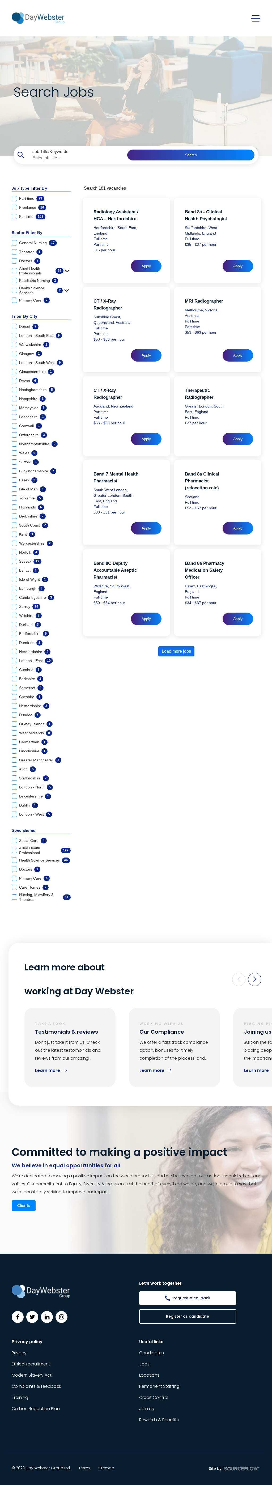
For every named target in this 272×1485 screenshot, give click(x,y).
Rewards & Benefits (159, 1420)
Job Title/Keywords (50, 151)
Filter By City (24, 316)
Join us (146, 1409)
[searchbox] (77, 158)
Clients (23, 1205)
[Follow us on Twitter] (32, 1317)
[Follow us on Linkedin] (47, 1317)
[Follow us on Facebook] (18, 1317)
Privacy (19, 1353)
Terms (84, 1468)
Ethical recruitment (31, 1364)
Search (191, 155)
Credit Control (153, 1397)
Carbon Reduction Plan (36, 1409)
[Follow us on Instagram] (61, 1317)
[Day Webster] (38, 18)
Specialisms (23, 830)
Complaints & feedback (36, 1386)
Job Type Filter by (29, 188)
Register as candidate (187, 1316)
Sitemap (106, 1468)
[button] (238, 979)
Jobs (144, 1364)
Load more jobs (176, 651)
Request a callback (191, 1298)
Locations (149, 1375)
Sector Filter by (27, 232)
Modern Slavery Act (32, 1375)
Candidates (151, 1353)
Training (20, 1397)
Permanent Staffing (159, 1386)
